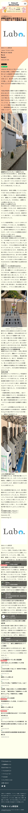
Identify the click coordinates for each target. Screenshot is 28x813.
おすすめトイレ (7, 767)
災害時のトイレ (7, 764)
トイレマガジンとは (6, 780)
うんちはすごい (7, 770)
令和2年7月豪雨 (7, 52)
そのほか (5, 777)
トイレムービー (7, 773)
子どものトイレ (7, 761)
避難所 (4, 57)
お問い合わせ (5, 783)
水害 (3, 55)
